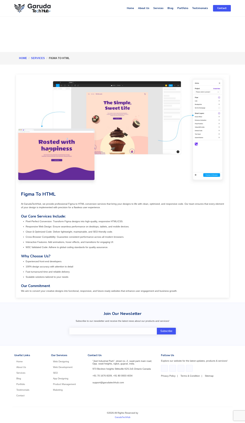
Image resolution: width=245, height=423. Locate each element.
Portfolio (182, 8)
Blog (170, 8)
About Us (143, 8)
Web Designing (61, 361)
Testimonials (200, 8)
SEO (55, 373)
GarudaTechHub (122, 417)
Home (130, 8)
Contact (222, 8)
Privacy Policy (168, 375)
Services (158, 8)
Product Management (64, 384)
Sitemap (209, 375)
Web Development (62, 367)
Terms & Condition (190, 375)
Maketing (58, 390)
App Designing (60, 378)
